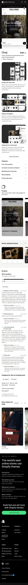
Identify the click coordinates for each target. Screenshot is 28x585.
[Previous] (22, 243)
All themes (14, 379)
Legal (15, 553)
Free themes (17, 532)
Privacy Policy (5, 571)
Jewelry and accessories (5, 536)
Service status (18, 556)
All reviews (5, 286)
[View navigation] (25, 2)
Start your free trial (14, 512)
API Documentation (6, 551)
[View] (12, 255)
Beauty (3, 532)
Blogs (3, 556)
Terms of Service (6, 568)
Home (3, 539)
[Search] (22, 2)
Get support (6, 379)
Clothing (4, 530)
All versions (12, 385)
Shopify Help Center (7, 548)
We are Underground (8, 59)
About (15, 548)
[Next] (25, 243)
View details (5, 385)
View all (16, 403)
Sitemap (4, 578)
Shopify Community (6, 553)
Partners (16, 551)
